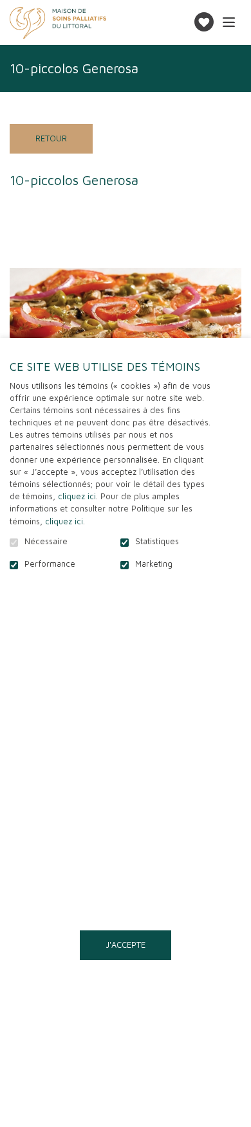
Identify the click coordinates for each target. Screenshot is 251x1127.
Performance (49, 564)
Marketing (153, 564)
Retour (51, 138)
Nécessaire (46, 541)
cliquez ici (77, 496)
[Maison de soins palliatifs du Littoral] (58, 23)
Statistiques (157, 541)
